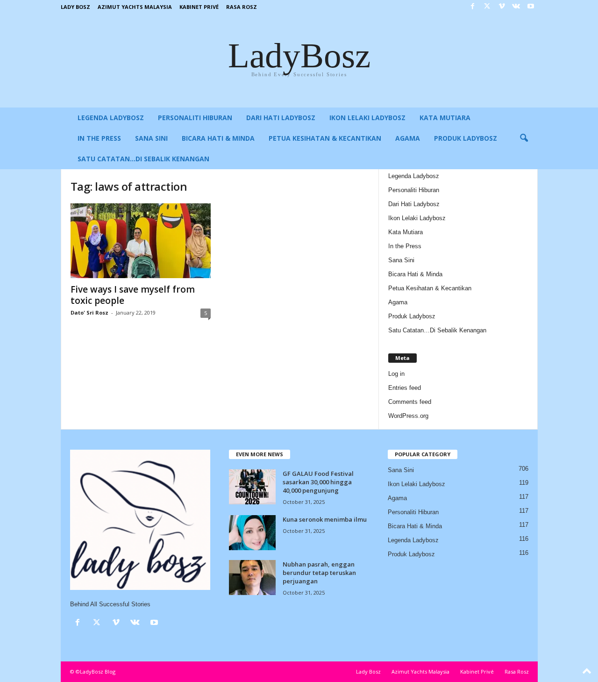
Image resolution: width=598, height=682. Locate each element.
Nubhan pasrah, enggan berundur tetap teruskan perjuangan (319, 572)
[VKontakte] (516, 7)
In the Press (99, 138)
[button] (523, 138)
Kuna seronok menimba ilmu (325, 519)
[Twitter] (487, 7)
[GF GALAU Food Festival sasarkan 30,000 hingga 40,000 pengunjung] (252, 486)
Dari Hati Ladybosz (280, 117)
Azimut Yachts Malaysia (135, 6)
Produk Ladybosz (465, 138)
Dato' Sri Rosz (89, 312)
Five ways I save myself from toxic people (133, 295)
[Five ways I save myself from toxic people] (141, 240)
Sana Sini (151, 138)
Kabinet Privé (199, 6)
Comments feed (409, 401)
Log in (396, 373)
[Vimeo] (501, 7)
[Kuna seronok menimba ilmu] (252, 532)
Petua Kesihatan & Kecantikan (325, 138)
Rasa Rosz (241, 6)
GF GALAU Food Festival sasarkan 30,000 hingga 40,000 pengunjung (318, 482)
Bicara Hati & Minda (218, 138)
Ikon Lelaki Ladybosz (367, 117)
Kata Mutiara (445, 117)
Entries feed (404, 387)
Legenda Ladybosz (111, 117)
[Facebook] (472, 7)
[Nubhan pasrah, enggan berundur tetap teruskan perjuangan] (252, 577)
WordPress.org (408, 415)
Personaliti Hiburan (195, 117)
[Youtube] (530, 7)
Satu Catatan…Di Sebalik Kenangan (143, 158)
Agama (407, 138)
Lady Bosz (75, 6)
